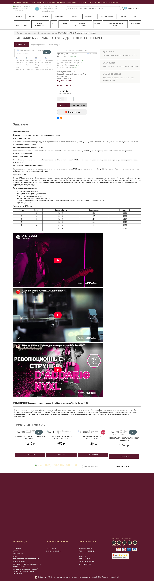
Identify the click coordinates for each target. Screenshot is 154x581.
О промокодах (19, 561)
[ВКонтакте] (58, 118)
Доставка (17, 548)
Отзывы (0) (54, 45)
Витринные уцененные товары (115, 24)
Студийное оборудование (80, 24)
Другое (97, 23)
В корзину (64, 105)
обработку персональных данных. (119, 470)
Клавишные (59, 16)
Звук (135, 16)
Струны (45, 16)
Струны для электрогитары (47, 33)
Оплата (16, 551)
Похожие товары (64, 85)
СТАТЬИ (82, 553)
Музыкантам (18, 553)
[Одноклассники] (61, 118)
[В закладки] (70, 99)
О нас (15, 556)
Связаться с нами (53, 551)
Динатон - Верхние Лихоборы (70, 63)
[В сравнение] (75, 99)
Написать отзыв (81, 50)
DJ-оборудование (21, 24)
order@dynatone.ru (48, 11)
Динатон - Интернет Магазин (70, 60)
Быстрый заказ (79, 105)
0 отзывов (70, 50)
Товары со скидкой (87, 551)
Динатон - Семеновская (68, 65)
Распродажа (135, 23)
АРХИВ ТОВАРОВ (85, 564)
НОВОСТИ (82, 556)
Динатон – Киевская (67, 67)
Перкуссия (88, 16)
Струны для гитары (30, 33)
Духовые (123, 16)
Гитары (19, 16)
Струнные (63, 23)
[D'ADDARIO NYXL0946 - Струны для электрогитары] (20, 64)
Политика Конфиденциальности (27, 564)
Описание (21, 44)
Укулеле (32, 16)
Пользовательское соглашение (26, 559)
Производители (85, 548)
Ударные (74, 16)
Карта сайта (51, 548)
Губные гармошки (106, 16)
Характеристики (38, 45)
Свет (53, 23)
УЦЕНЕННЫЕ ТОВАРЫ (87, 561)
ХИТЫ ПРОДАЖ (84, 559)
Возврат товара (19, 567)
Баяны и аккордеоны (39, 24)
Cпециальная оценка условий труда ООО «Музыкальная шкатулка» (25, 571)
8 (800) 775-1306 (48, 6)
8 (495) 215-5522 (48, 9)
